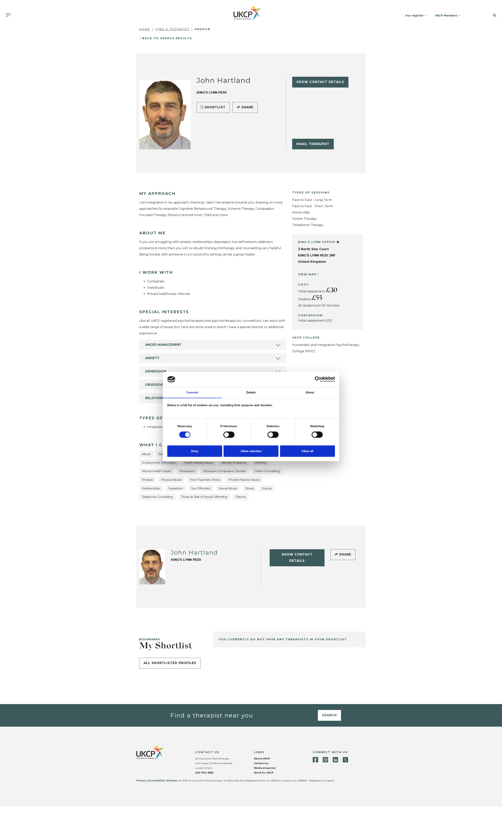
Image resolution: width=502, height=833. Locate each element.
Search (329, 715)
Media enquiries (265, 767)
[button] (486, 15)
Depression (155, 371)
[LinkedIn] (335, 759)
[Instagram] (325, 759)
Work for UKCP (264, 772)
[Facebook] (315, 759)
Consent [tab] (192, 392)
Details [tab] (251, 392)
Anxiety (152, 358)
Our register (414, 15)
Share (246, 107)
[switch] (229, 435)
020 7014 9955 (204, 772)
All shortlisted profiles (170, 663)
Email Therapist (312, 144)
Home (144, 29)
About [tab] (310, 392)
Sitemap (171, 780)
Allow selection (251, 451)
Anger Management (163, 345)
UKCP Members (446, 15)
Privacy (141, 780)
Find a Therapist (172, 29)
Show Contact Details (320, 82)
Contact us (261, 763)
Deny (194, 451)
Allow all (307, 451)
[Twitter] (345, 759)
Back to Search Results (167, 38)
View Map (307, 274)
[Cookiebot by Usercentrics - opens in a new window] (318, 379)
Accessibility (156, 780)
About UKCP (262, 758)
